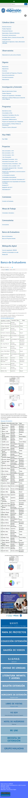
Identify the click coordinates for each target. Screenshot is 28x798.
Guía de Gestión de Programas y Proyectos (12, 73)
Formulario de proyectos (7, 77)
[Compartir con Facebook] (8, 267)
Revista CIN (5, 254)
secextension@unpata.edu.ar (7, 318)
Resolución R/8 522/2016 (6, 421)
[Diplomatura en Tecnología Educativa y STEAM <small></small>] (14, 604)
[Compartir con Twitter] (12, 267)
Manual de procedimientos (8, 75)
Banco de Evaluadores (13, 262)
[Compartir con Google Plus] (10, 267)
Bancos (7, 269)
